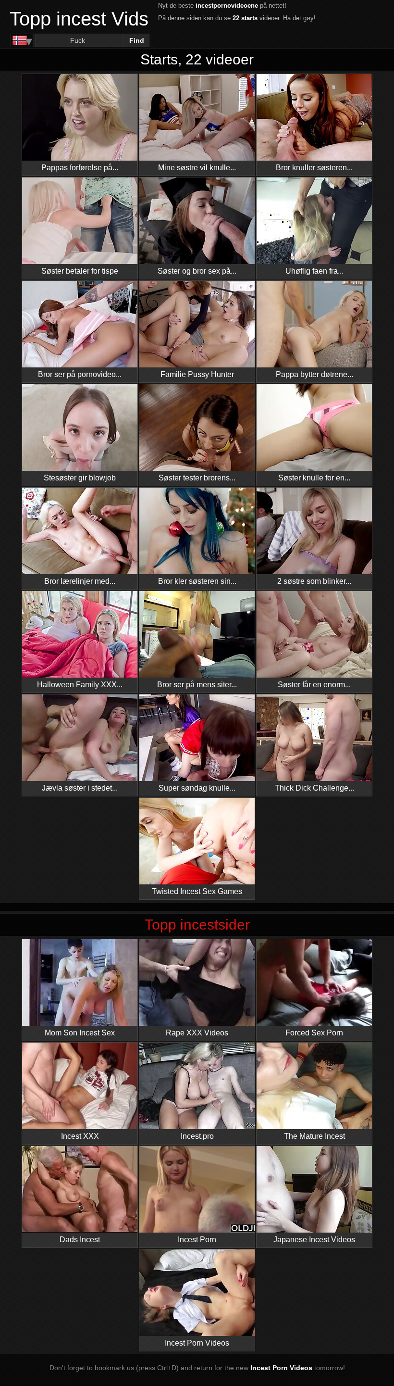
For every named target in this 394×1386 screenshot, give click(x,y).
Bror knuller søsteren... (314, 168)
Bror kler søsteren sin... (197, 581)
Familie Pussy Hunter (197, 374)
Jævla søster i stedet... (80, 788)
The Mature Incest (314, 1136)
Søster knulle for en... (314, 478)
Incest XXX (80, 1136)
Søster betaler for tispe (79, 271)
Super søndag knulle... (197, 788)
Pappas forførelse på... (79, 168)
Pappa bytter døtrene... (314, 374)
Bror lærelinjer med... (79, 581)
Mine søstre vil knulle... (197, 168)
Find (136, 40)
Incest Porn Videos (197, 1343)
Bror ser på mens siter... (197, 684)
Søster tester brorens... (197, 478)
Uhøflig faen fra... (314, 271)
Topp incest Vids (79, 18)
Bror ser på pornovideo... (80, 374)
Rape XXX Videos (197, 1033)
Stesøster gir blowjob (80, 478)
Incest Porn (197, 1239)
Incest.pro (197, 1136)
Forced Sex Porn (314, 1033)
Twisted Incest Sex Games (197, 891)
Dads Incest (80, 1239)
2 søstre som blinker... (314, 581)
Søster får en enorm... (314, 684)
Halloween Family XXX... (80, 684)
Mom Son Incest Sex (80, 1033)
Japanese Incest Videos (314, 1239)
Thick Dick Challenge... (314, 788)
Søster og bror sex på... (197, 271)
